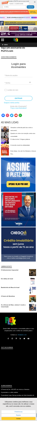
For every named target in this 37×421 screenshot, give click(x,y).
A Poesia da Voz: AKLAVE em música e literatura (15, 389)
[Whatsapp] (20, 115)
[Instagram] (7, 115)
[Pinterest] (17, 339)
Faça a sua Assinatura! (19, 108)
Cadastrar (30, 7)
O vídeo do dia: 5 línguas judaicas (20, 139)
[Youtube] (16, 115)
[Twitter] (12, 115)
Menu (6, 44)
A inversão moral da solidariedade (20, 145)
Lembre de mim (12, 90)
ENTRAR (18, 98)
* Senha (7, 83)
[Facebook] (3, 115)
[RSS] (21, 339)
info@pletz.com (22, 335)
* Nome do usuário (11, 75)
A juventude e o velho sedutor (9, 392)
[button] (18, 4)
